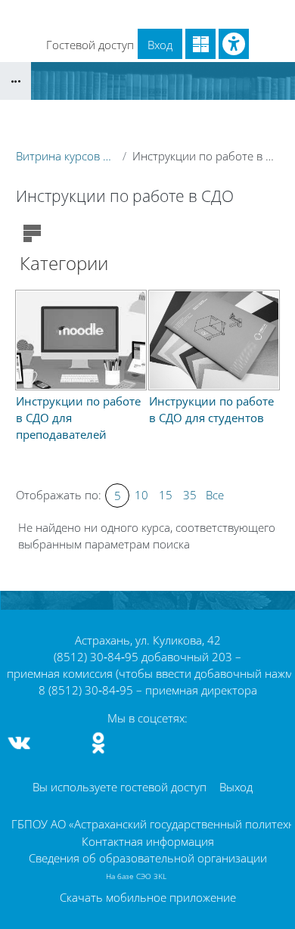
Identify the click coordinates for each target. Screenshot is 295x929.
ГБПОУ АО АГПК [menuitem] (188, 13)
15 (165, 494)
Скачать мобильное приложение (148, 897)
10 (141, 494)
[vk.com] (20, 743)
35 (190, 494)
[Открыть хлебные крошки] (15, 81)
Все (215, 494)
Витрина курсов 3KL (66, 155)
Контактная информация (148, 841)
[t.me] (59, 743)
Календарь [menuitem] (102, 13)
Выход (236, 786)
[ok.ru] (98, 743)
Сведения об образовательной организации (148, 857)
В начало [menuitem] (34, 13)
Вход (160, 44)
